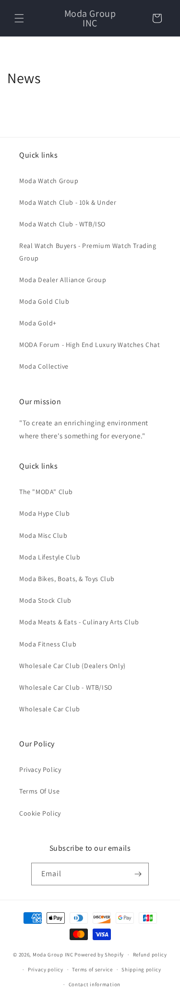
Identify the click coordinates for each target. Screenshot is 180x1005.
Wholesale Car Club (49, 709)
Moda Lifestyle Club (49, 557)
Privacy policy (45, 969)
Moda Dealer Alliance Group (63, 279)
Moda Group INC (54, 954)
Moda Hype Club (44, 513)
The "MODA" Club (46, 491)
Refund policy (150, 954)
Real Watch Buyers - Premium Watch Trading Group (87, 251)
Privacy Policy (40, 769)
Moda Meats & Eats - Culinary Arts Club (79, 622)
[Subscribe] (137, 874)
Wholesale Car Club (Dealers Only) (72, 665)
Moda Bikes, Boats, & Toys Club (67, 578)
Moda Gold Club (44, 301)
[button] (19, 18)
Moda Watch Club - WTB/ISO (62, 224)
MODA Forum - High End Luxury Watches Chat (89, 344)
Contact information (94, 984)
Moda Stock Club (45, 600)
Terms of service (92, 969)
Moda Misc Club (43, 535)
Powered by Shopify (99, 954)
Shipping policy (141, 969)
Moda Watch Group (49, 180)
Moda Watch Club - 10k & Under (67, 202)
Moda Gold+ (38, 323)
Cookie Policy (40, 813)
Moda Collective (44, 366)
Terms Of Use (39, 791)
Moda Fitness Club (47, 644)
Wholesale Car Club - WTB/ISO (65, 687)
